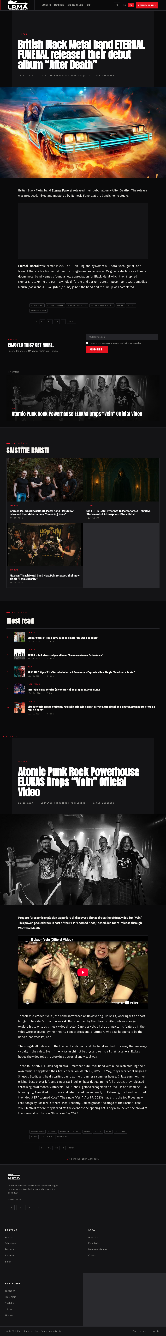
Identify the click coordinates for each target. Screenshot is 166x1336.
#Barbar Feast (37, 1132)
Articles (46, 5)
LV (125, 5)
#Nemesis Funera (38, 311)
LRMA (87, 5)
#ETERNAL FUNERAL (55, 305)
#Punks (34, 1137)
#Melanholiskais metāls (102, 305)
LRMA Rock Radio (74, 5)
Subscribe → (97, 349)
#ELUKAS (51, 1132)
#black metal (37, 305)
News (24, 34)
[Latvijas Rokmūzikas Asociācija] (21, 5)
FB (42, 321)
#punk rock (120, 1132)
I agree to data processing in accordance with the (115, 343)
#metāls (131, 305)
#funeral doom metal (77, 305)
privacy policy (135, 343)
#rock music (47, 1137)
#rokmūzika (62, 1137)
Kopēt (71, 322)
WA (49, 321)
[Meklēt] (117, 5)
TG (57, 321)
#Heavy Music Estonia (70, 1132)
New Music (58, 5)
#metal (120, 305)
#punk (108, 1132)
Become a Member (147, 5)
